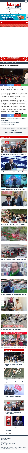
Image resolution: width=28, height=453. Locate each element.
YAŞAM (8, 62)
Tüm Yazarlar (4, 446)
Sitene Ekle (3, 442)
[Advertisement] (14, 42)
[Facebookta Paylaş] (3, 85)
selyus (14, 452)
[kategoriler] (27, 22)
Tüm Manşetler (4, 444)
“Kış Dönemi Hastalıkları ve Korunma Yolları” (16, 118)
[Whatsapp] (24, 85)
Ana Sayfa (9, 11)
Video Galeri (9, 13)
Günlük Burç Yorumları (6, 438)
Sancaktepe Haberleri (5, 124)
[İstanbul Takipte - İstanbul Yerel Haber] (14, 5)
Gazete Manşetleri (5, 437)
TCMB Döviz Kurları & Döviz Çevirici (8, 443)
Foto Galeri (18, 13)
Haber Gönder (4, 439)
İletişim (17, 11)
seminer (12, 124)
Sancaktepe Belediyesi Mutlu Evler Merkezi (10, 122)
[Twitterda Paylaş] (10, 85)
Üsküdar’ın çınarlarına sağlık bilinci (13, 132)
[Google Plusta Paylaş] (17, 85)
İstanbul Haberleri (4, 120)
